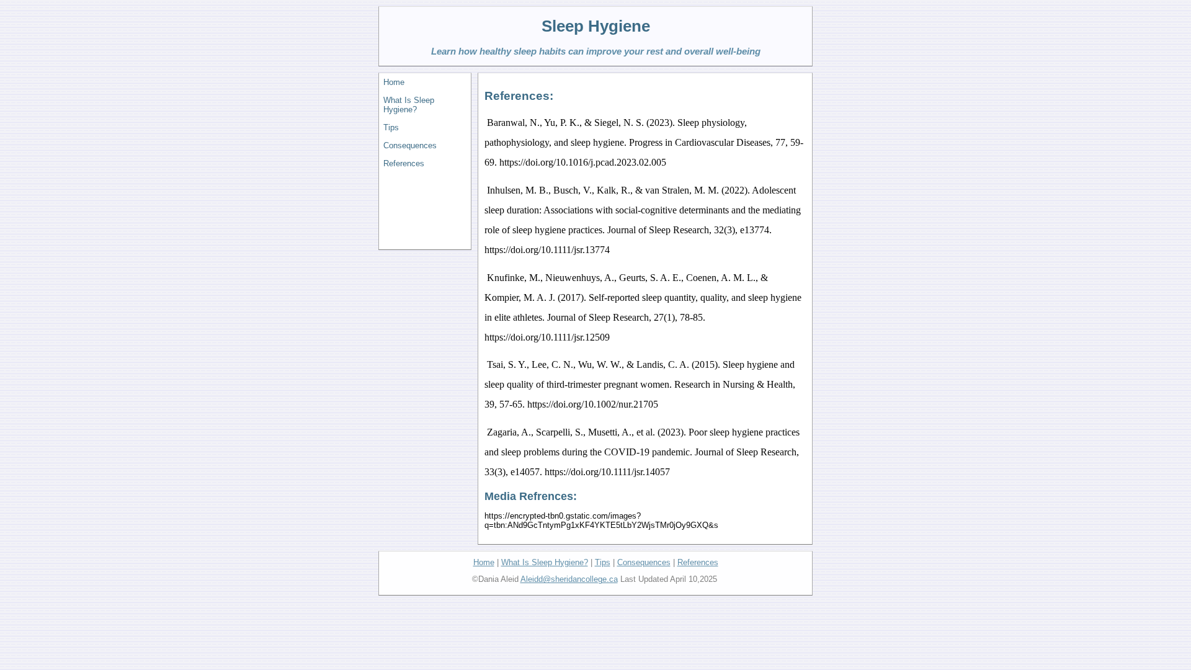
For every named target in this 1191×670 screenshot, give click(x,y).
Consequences (410, 145)
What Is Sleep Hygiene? (408, 105)
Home (393, 82)
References (403, 163)
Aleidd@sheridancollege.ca (569, 579)
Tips (391, 127)
